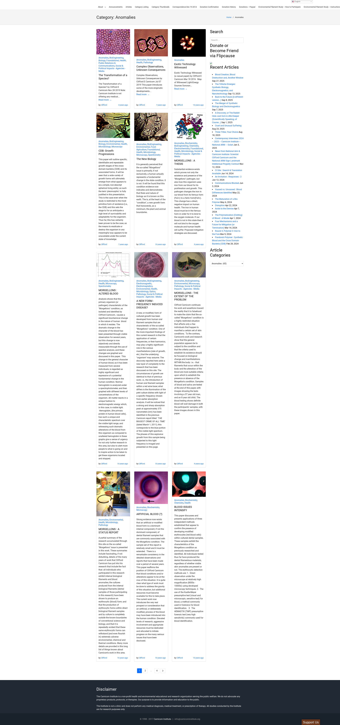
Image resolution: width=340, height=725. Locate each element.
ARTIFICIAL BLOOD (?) (149, 514)
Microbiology (105, 146)
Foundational (112, 60)
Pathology (148, 62)
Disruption (220, 205)
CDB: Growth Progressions (106, 152)
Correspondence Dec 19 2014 (185, 7)
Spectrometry (154, 155)
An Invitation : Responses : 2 (228, 176)
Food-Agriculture (146, 148)
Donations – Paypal (247, 7)
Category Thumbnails (160, 7)
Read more (104, 100)
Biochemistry (191, 143)
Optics (152, 291)
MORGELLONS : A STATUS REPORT (109, 530)
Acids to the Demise (224, 208)
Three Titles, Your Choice (226, 132)
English (297, 2)
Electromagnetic (144, 283)
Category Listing (141, 7)
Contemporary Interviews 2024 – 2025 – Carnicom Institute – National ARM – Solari (228, 141)
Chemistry (194, 146)
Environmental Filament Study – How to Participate (279, 7)
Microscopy (117, 146)
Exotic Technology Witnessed (185, 66)
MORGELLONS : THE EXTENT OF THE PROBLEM (186, 296)
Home (228, 17)
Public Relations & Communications (107, 64)
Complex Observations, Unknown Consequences (150, 68)
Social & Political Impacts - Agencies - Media (112, 68)
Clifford (104, 105)
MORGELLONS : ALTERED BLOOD (108, 292)
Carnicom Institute (162, 719)
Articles (129, 7)
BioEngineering (116, 58)
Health (123, 60)
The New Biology (146, 159)
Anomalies (104, 58)
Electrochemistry (182, 148)
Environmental (113, 144)
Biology (102, 60)
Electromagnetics (144, 286)
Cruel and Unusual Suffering (228, 125)
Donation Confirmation (209, 7)
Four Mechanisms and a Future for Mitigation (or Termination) (225, 224)
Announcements (115, 7)
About (100, 7)
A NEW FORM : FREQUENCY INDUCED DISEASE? (149, 304)
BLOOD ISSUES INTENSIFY (183, 508)
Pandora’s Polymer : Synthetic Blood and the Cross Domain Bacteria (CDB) (227, 240)
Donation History (229, 7)
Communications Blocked (227, 183)
